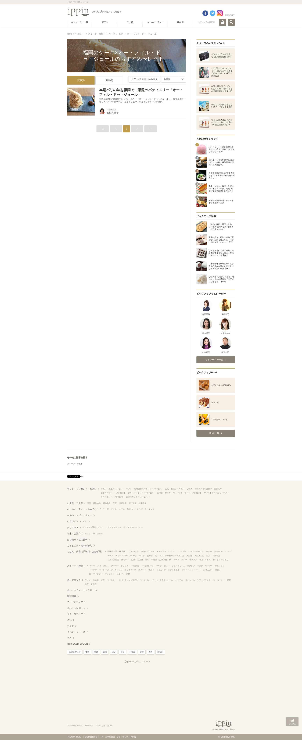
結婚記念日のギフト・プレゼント (148, 489)
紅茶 (229, 580)
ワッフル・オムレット (214, 566)
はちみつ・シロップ (222, 551)
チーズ (110, 556)
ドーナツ (93, 570)
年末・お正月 (74, 533)
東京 (87, 652)
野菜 (208, 556)
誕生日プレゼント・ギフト (120, 489)
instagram (220, 13)
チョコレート (148, 566)
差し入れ (97, 503)
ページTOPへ (292, 732)
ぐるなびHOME (74, 737)
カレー (184, 560)
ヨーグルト (161, 551)
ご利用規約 (110, 737)
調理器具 (71, 596)
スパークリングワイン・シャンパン (134, 580)
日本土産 (142, 503)
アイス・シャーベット (191, 570)
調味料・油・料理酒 (116, 551)
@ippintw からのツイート (137, 661)
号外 (69, 638)
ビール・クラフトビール (162, 580)
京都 (96, 652)
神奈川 (160, 652)
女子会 (122, 509)
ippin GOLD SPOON (77, 643)
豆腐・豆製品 (113, 560)
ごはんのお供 (133, 551)
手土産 (106, 509)
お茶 (87, 584)
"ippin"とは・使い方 (104, 725)
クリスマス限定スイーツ (93, 527)
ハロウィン (72, 521)
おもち (100, 533)
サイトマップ (122, 737)
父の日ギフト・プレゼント (137, 497)
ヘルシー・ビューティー (79, 515)
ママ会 (114, 509)
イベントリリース (76, 632)
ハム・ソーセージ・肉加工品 (171, 556)
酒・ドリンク (74, 580)
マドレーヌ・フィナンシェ (110, 570)
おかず (150, 556)
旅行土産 (132, 503)
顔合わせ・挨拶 (110, 503)
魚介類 (189, 556)
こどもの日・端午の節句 (79, 545)
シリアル (172, 551)
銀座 (142, 652)
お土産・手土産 (75, 503)
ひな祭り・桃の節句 (77, 539)
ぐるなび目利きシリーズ (92, 737)
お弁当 (140, 560)
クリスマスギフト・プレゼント (141, 493)
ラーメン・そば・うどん (200, 560)
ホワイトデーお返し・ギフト (216, 493)
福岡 (114, 652)
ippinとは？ (230, 15)
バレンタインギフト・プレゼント (187, 493)
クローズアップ (75, 614)
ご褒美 (189, 489)
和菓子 (151, 570)
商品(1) (109, 80)
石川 (105, 652)
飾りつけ (131, 509)
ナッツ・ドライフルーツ (126, 556)
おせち (88, 533)
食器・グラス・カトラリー (80, 590)
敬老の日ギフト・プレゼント (113, 493)
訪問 (89, 503)
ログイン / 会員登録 (206, 22)
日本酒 (96, 580)
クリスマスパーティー (133, 527)
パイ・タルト (103, 566)
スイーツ (86, 521)
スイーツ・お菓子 (74, 464)
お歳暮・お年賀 (164, 493)
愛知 (122, 652)
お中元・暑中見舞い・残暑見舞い (209, 489)
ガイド (70, 626)
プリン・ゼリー (163, 566)
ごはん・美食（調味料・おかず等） (85, 551)
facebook (205, 13)
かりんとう (208, 570)
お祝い (103, 489)
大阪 (150, 652)
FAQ (132, 737)
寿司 (147, 560)
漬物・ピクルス (147, 551)
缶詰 (133, 560)
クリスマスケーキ (113, 527)
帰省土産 (123, 503)
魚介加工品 (199, 556)
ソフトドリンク (204, 580)
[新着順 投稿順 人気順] (173, 79)
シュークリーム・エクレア (183, 566)
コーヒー (221, 580)
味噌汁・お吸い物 (159, 560)
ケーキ (92, 566)
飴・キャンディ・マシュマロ (101, 574)
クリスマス (72, 527)
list (82, 476)
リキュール (190, 580)
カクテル (179, 580)
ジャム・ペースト (196, 551)
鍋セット (125, 560)
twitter (212, 13)
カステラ (142, 570)
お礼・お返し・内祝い (174, 489)
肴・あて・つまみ (220, 560)
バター (209, 551)
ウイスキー (112, 580)
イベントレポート (76, 608)
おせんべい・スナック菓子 (167, 570)
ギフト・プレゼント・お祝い (82, 488)
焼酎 (103, 580)
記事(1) (81, 80)
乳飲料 (94, 584)
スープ (176, 560)
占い (69, 620)
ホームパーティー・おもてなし (83, 509)
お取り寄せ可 (75, 652)
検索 (231, 22)
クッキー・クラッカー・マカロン (125, 566)
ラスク (200, 566)
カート (222, 22)
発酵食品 (216, 556)
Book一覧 (89, 725)
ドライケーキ (130, 570)
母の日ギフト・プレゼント (112, 497)
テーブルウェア (75, 602)
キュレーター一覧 (74, 725)
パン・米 (182, 551)
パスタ (142, 556)
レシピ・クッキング (145, 509)
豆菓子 (218, 570)
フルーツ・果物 (123, 574)
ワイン (88, 580)
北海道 (132, 652)
